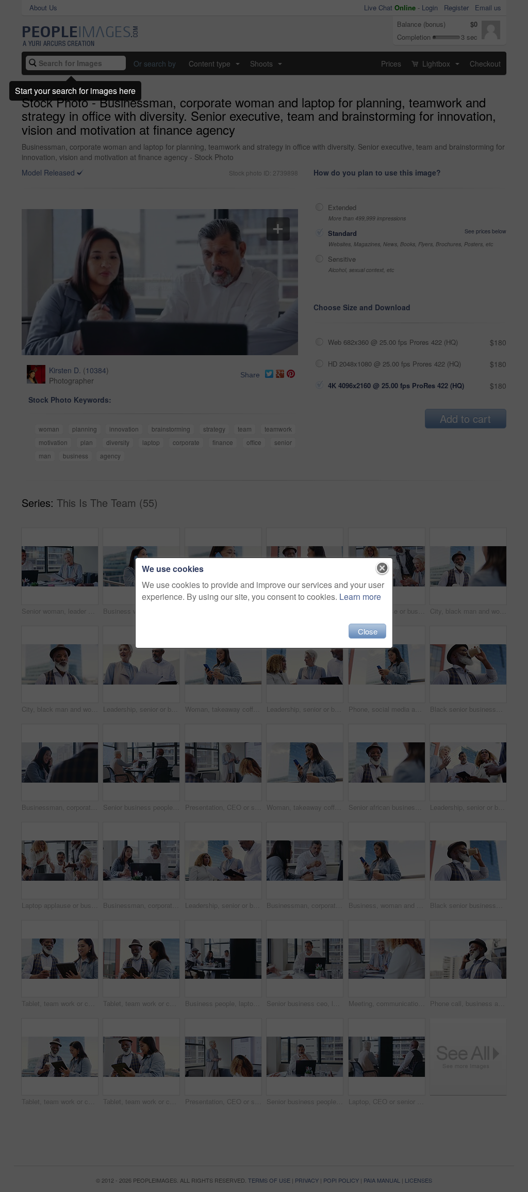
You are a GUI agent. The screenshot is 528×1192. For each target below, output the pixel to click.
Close (367, 631)
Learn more (360, 596)
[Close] (382, 568)
